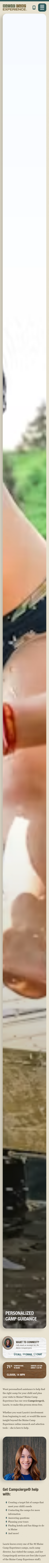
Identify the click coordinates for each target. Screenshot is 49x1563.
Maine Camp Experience (15, 7)
